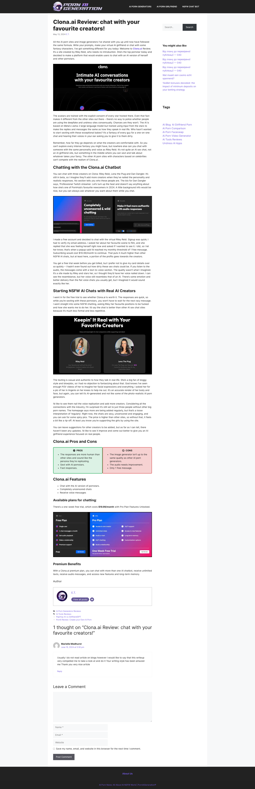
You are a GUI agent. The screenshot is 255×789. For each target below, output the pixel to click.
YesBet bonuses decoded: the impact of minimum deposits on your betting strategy (179, 86)
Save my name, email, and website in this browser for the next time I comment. (98, 748)
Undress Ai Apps (172, 143)
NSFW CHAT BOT (190, 6)
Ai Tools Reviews (63, 614)
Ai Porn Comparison (174, 128)
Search (189, 27)
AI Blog (167, 124)
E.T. (67, 34)
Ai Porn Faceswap (173, 132)
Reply (59, 671)
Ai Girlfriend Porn (182, 124)
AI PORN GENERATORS (140, 6)
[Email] (92, 599)
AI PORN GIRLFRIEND (167, 6)
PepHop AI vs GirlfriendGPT (68, 617)
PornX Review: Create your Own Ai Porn (74, 620)
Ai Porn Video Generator (177, 135)
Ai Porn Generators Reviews (68, 611)
